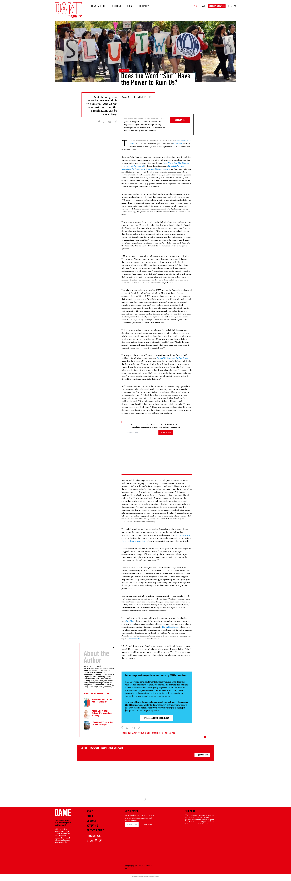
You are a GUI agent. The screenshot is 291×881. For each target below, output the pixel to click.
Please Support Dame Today (156, 717)
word (189, 140)
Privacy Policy (95, 830)
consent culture (135, 639)
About (90, 811)
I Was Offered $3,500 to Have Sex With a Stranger (102, 723)
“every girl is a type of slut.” (134, 541)
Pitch (90, 816)
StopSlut (130, 621)
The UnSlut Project (170, 627)
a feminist (177, 143)
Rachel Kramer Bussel (100, 693)
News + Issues (99, 6)
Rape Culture (132, 733)
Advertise (92, 825)
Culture (116, 6)
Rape (123, 70)
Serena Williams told (172, 358)
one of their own (183, 535)
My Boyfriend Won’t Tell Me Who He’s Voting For (102, 700)
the (185, 140)
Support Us (179, 120)
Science (130, 6)
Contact (91, 820)
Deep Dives (145, 6)
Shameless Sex (157, 733)
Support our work (202, 755)
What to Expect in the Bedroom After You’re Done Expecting (102, 713)
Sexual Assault (144, 733)
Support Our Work (217, 6)
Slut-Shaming (170, 733)
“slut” (131, 143)
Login (204, 6)
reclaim (179, 140)
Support (190, 811)
